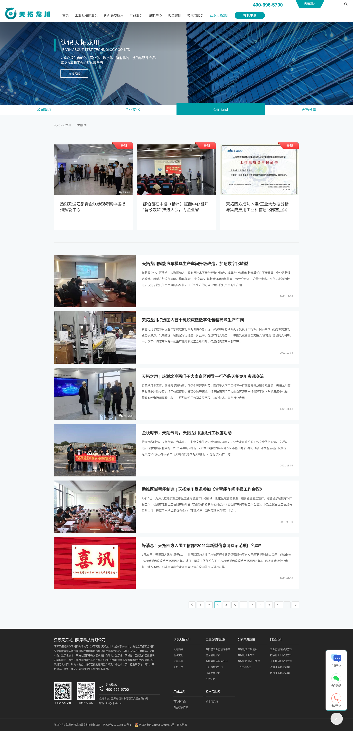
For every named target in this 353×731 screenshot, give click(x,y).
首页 (65, 15)
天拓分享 (309, 110)
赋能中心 (155, 15)
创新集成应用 (114, 15)
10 (278, 605)
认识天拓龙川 (219, 15)
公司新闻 (220, 110)
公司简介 (44, 110)
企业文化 (132, 110)
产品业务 (136, 15)
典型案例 (174, 15)
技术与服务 (195, 15)
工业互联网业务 (86, 15)
